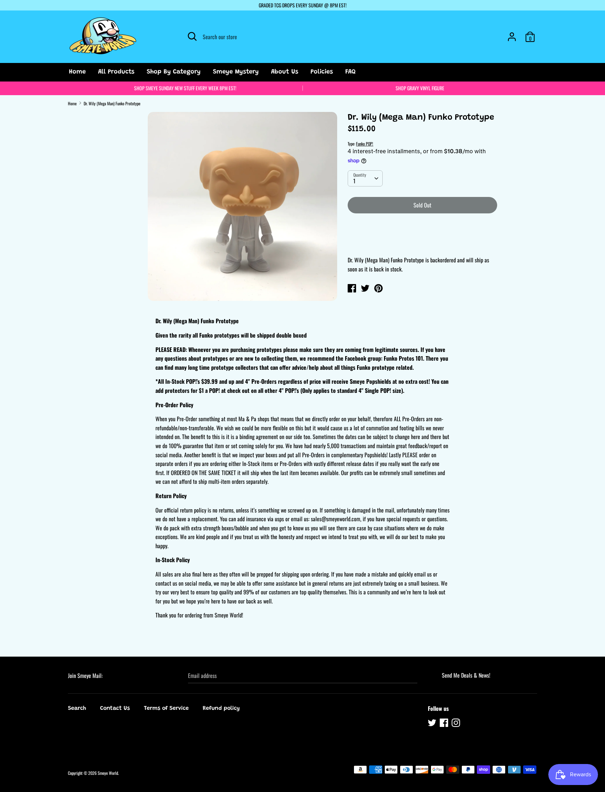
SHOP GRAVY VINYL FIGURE (420, 88)
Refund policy (221, 708)
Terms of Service (166, 708)
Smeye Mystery (236, 72)
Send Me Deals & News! (466, 675)
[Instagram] (456, 724)
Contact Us (115, 708)
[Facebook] (445, 724)
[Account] (512, 34)
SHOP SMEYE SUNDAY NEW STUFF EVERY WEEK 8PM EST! (185, 88)
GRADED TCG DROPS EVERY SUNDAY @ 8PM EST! (303, 5)
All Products (116, 72)
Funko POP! (364, 144)
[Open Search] (192, 36)
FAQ (350, 72)
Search (77, 708)
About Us (284, 72)
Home (77, 72)
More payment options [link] (422, 243)
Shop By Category (174, 72)
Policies (322, 72)
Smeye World (108, 773)
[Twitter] (433, 724)
